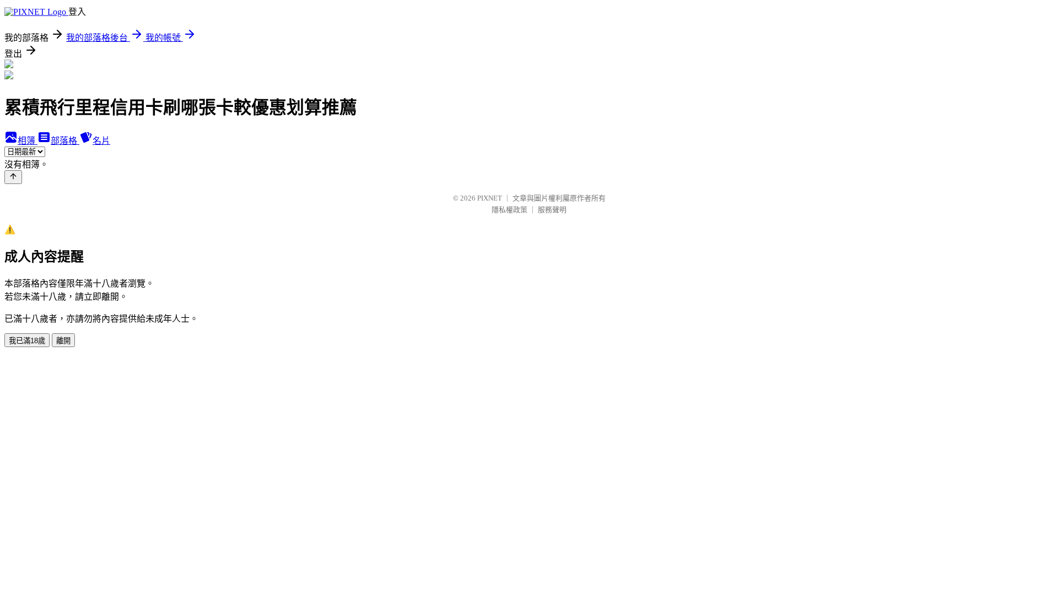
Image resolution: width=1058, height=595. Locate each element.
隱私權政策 (509, 209)
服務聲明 (552, 209)
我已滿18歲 (27, 341)
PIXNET (489, 198)
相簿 (27, 140)
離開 (63, 341)
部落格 (65, 140)
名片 (101, 140)
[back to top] (13, 177)
